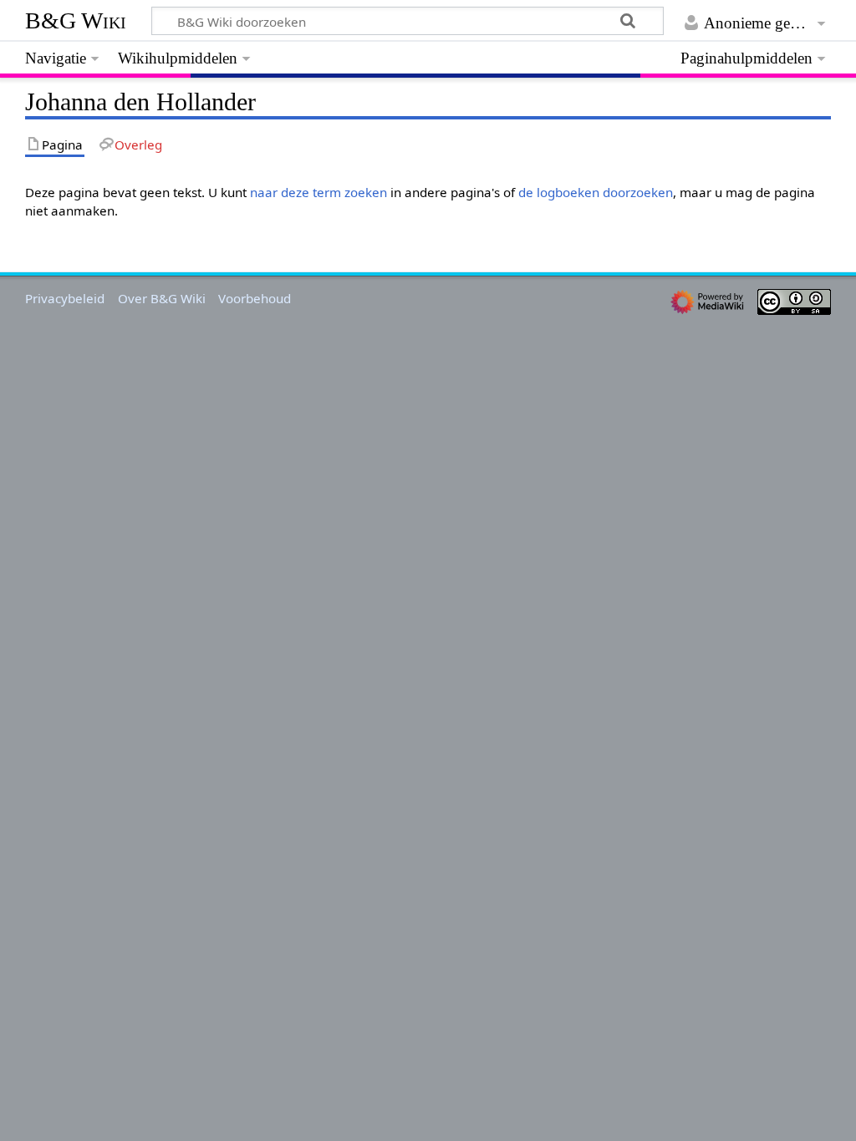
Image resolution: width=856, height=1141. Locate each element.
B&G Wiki (75, 20)
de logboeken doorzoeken (595, 192)
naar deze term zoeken (318, 192)
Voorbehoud (254, 298)
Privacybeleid (64, 298)
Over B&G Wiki (162, 298)
